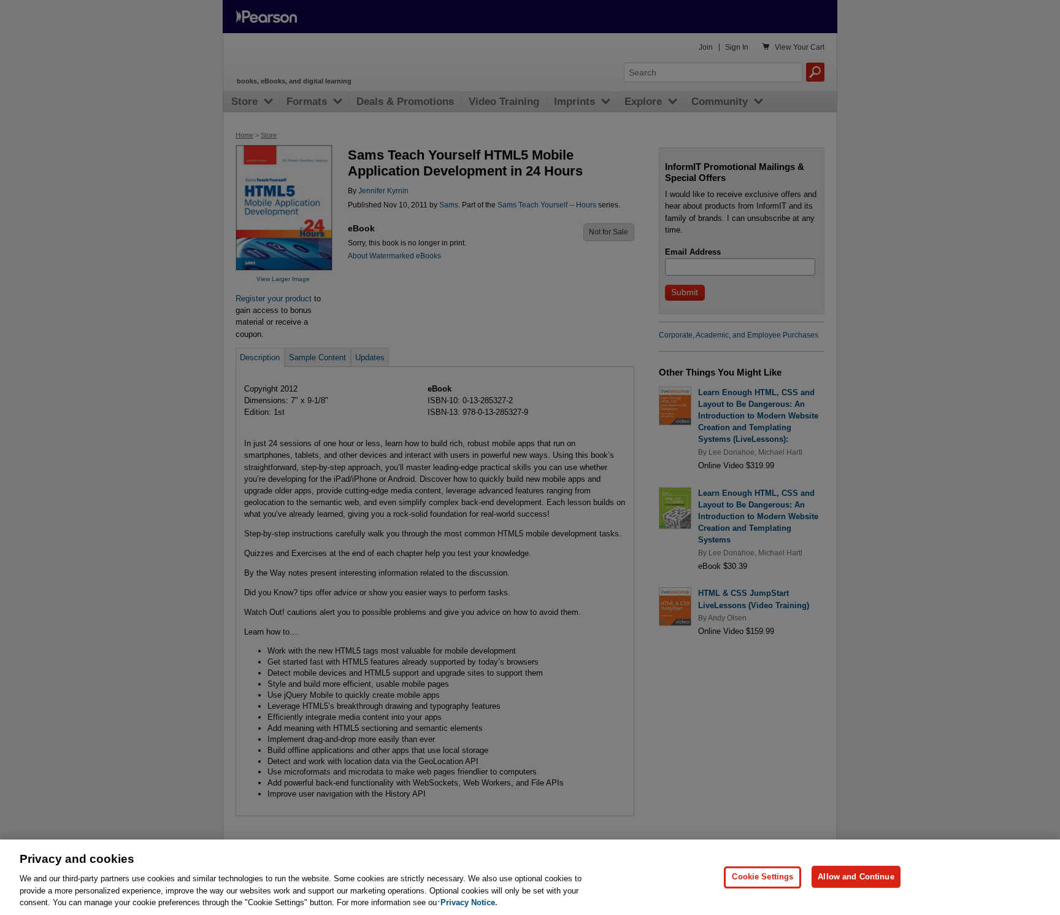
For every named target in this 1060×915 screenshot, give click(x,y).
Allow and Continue (856, 876)
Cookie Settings (762, 876)
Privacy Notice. (468, 902)
